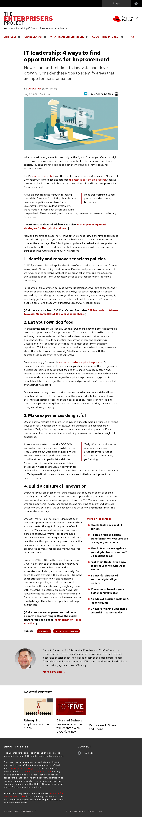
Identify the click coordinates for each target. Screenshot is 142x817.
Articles (10, 36)
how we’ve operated (42, 176)
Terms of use (95, 811)
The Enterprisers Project (22, 768)
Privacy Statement (75, 811)
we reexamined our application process (80, 362)
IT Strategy (44, 631)
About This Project (106, 36)
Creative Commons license (36, 771)
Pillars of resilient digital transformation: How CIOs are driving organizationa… (109, 538)
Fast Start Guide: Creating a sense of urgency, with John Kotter (108, 565)
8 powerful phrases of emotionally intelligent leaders (105, 579)
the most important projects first (87, 179)
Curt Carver (34, 88)
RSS (136, 4)
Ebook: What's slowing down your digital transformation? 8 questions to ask (109, 552)
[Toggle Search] (132, 37)
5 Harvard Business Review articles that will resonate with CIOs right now (69, 726)
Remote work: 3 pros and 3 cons (102, 727)
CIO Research (33, 36)
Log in (116, 3)
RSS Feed (88, 753)
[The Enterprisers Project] (28, 19)
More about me (52, 671)
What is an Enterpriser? (67, 36)
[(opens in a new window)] (125, 19)
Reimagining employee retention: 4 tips (37, 724)
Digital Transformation (66, 631)
